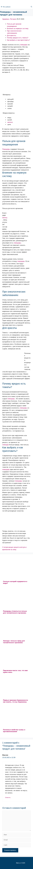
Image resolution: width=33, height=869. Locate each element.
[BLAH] (14, 2)
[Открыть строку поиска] (31, 7)
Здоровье (5, 19)
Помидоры (6, 149)
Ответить (8, 797)
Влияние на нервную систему (17, 28)
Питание (13, 19)
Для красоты (11, 35)
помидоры (23, 45)
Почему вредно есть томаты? (17, 38)
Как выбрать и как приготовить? (18, 40)
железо (9, 122)
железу (4, 217)
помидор (5, 445)
